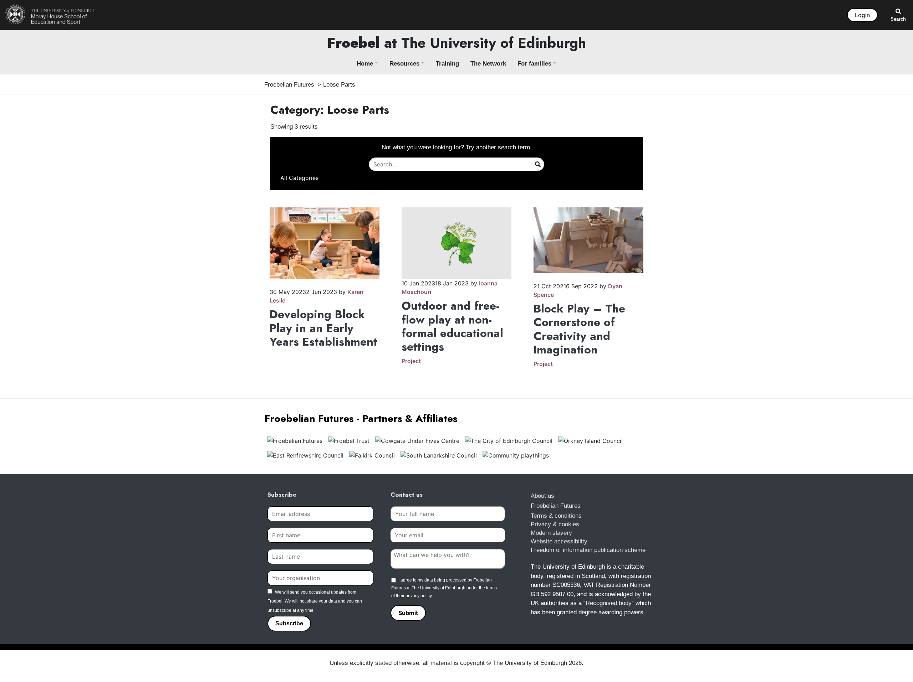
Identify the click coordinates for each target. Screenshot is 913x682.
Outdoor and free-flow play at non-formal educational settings (452, 326)
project (411, 361)
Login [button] (862, 15)
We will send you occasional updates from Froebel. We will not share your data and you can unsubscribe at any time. (314, 601)
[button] (299, 178)
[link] (51, 14)
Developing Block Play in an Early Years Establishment (323, 328)
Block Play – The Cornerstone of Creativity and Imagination (579, 329)
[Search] (537, 164)
